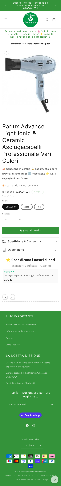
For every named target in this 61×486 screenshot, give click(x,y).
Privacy (9, 338)
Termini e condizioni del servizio (21, 324)
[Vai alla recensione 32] (52, 301)
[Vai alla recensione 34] (56, 301)
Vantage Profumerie (29, 471)
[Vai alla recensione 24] (36, 301)
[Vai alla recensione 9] (4, 301)
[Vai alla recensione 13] (13, 301)
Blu (39, 206)
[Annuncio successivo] (55, 5)
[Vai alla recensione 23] (33, 301)
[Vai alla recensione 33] (54, 301)
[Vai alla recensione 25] (38, 301)
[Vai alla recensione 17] (21, 301)
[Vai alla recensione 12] (11, 301)
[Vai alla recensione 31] (50, 301)
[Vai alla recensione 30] (48, 301)
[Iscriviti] (51, 404)
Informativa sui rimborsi (23, 475)
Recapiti (46, 480)
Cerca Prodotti (13, 344)
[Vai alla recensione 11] (9, 301)
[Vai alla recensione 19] (25, 301)
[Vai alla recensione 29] (46, 301)
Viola (26, 206)
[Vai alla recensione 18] (23, 301)
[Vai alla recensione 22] (31, 301)
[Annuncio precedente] (5, 5)
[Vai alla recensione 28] (44, 301)
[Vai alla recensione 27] (42, 301)
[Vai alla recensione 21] (29, 301)
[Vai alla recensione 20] (27, 301)
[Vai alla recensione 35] (58, 301)
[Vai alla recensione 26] (40, 301)
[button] (6, 20)
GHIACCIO (11, 206)
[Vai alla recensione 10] (7, 301)
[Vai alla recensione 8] (2, 301)
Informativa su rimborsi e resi (20, 331)
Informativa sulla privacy (46, 475)
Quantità (6, 214)
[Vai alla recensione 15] (17, 301)
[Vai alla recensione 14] (15, 301)
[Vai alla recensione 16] (19, 301)
